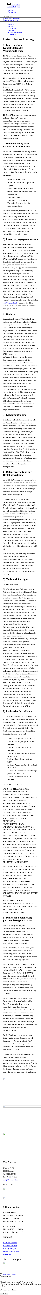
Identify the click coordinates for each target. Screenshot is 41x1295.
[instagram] (7, 1198)
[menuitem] (22, 11)
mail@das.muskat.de (10, 303)
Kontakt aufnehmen (10, 1243)
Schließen (4, 1294)
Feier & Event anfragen (11, 1251)
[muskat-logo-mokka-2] (10, 20)
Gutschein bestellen (10, 1246)
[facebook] (7, 1189)
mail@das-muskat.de (10, 1180)
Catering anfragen (9, 1248)
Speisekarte (11, 11)
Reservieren (11, 13)
